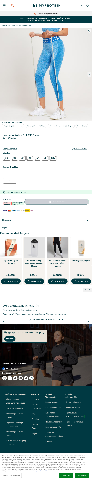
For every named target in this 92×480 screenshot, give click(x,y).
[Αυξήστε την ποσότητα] (13, 180)
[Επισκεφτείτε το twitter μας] (26, 378)
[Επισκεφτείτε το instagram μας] (4, 378)
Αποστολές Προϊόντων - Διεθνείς (15, 415)
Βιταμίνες (35, 419)
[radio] (6, 158)
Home (4, 25)
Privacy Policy (32, 471)
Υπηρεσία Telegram (73, 407)
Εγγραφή (9, 339)
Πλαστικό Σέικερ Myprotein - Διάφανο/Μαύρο (34, 263)
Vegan (34, 434)
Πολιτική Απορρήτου (53, 422)
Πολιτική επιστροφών (14, 408)
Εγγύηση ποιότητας (53, 407)
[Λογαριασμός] (82, 5)
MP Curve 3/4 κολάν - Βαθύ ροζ (19, 25)
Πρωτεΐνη (35, 399)
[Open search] (12, 5)
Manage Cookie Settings (11, 475)
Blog (33, 414)
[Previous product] (85, 290)
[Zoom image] (89, 31)
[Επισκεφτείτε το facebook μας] (10, 378)
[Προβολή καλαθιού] (88, 5)
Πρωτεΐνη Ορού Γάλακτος (11, 262)
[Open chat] (31, 378)
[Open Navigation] (4, 5)
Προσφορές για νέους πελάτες (74, 423)
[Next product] (90, 290)
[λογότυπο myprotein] (46, 5)
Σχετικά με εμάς (51, 402)
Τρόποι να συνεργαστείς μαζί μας (54, 434)
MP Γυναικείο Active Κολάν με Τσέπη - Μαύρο (58, 263)
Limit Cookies (82, 475)
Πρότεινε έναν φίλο (75, 414)
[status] (9, 180)
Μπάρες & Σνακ (36, 426)
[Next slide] (91, 265)
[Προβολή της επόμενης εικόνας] (89, 74)
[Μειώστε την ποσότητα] (5, 180)
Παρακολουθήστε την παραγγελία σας (14, 424)
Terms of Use (44, 471)
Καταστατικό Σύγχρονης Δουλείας (53, 414)
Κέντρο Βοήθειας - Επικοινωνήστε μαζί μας (15, 401)
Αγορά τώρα (13, 281)
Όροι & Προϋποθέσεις (54, 427)
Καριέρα (48, 442)
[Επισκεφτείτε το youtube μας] (20, 378)
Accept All (66, 475)
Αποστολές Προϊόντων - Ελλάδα (15, 433)
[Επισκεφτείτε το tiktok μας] (15, 378)
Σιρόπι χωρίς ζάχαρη (81, 261)
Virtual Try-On (80, 149)
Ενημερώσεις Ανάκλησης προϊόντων (16, 442)
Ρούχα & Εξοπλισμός (36, 406)
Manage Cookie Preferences (15, 363)
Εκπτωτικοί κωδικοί (73, 402)
